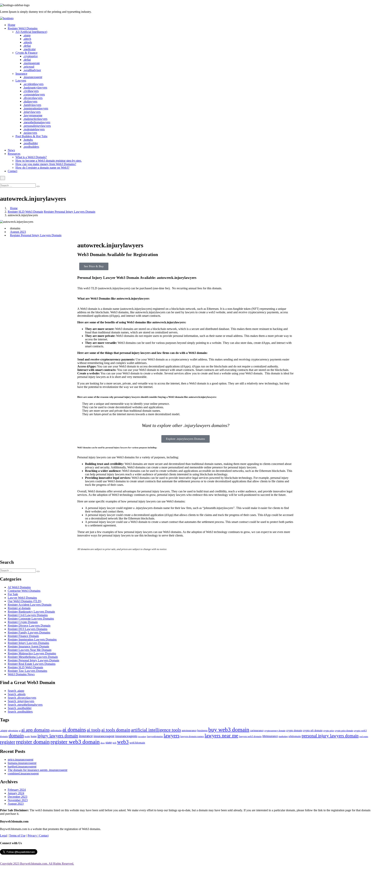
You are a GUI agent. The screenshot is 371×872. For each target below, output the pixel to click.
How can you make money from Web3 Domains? (45, 164)
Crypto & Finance (26, 52)
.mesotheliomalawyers (36, 122)
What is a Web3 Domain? (31, 157)
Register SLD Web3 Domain (25, 211)
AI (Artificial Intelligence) (31, 31)
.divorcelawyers (33, 98)
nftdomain (294, 736)
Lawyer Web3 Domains (22, 597)
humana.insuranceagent (22, 763)
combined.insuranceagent (23, 773)
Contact (12, 171)
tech (114, 743)
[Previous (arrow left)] (7, 436)
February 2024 (17, 789)
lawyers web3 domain (250, 736)
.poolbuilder (30, 143)
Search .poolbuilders (20, 711)
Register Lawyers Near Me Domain (29, 650)
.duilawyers (30, 101)
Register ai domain (19, 608)
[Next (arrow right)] (364, 436)
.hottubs (28, 139)
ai (19, 730)
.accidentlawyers (33, 84)
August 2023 (18, 231)
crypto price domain (344, 730)
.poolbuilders (31, 146)
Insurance (21, 73)
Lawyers (20, 80)
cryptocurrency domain (274, 730)
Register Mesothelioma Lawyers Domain (33, 656)
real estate (363, 736)
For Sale (13, 594)
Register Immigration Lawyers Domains (32, 639)
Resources (14, 153)
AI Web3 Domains (19, 587)
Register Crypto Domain (23, 622)
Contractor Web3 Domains (24, 590)
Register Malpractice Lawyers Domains (32, 653)
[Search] (38, 186)
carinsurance (257, 730)
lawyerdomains (155, 736)
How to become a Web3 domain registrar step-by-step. (48, 160)
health (27, 736)
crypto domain (294, 730)
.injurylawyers (32, 112)
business (202, 730)
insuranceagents (126, 736)
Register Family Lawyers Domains (29, 632)
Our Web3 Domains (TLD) (24, 601)
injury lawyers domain (57, 735)
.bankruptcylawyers (35, 87)
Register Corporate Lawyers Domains (31, 618)
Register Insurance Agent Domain (28, 646)
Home (11, 24)
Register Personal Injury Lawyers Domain (69, 211)
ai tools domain (115, 729)
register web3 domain (75, 742)
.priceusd (28, 66)
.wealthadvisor (32, 70)
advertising (13, 730)
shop (102, 743)
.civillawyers (31, 91)
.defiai (27, 45)
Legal (3, 835)
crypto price (328, 730)
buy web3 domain (228, 729)
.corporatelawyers (34, 94)
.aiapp (27, 35)
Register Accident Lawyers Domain (29, 604)
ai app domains (35, 729)
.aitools (27, 42)
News (11, 150)
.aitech (27, 38)
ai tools (93, 729)
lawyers (172, 735)
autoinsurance (189, 730)
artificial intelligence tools (156, 729)
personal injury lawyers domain (330, 735)
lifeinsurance (270, 736)
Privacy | (33, 835)
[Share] (358, 4)
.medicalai (29, 49)
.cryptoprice (30, 56)
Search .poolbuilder (19, 708)
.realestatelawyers (34, 129)
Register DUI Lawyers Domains (27, 629)
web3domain (137, 742)
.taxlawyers (30, 132)
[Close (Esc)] (366, 4)
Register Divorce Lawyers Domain (29, 625)
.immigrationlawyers (35, 108)
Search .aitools (17, 694)
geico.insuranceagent (20, 759)
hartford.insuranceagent (22, 766)
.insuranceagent (32, 77)
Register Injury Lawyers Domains (28, 643)
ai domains (74, 730)
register (7, 742)
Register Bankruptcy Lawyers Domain (31, 611)
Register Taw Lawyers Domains (27, 670)
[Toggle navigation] (2, 178)
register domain (33, 742)
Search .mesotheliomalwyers (25, 704)
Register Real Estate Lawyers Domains (31, 663)
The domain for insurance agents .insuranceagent (37, 770)
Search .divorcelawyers (22, 697)
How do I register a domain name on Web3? (42, 167)
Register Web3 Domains (22, 28)
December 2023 (17, 796)
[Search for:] (18, 185)
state (109, 742)
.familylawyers (32, 105)
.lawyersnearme (32, 115)
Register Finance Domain (23, 636)
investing (142, 736)
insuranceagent (104, 736)
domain (16, 735)
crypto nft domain (312, 730)
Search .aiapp (16, 690)
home (34, 736)
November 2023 (18, 800)
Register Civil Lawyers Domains (28, 615)
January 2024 (16, 793)
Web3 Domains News (21, 674)
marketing (283, 736)
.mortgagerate (31, 63)
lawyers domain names (192, 736)
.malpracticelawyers (35, 118)
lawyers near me (221, 735)
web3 (123, 742)
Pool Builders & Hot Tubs (31, 136)
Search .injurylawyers (21, 701)
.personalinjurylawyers (37, 125)
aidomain (56, 730)
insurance (86, 736)
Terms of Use (17, 835)
